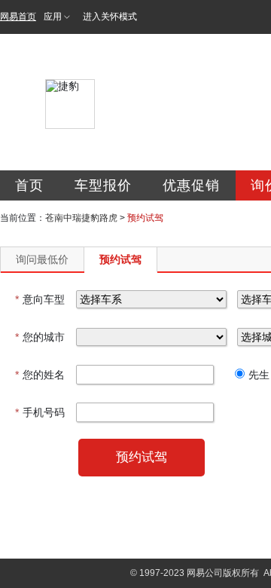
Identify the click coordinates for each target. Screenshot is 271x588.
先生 (258, 375)
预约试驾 (120, 259)
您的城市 (40, 337)
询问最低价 (42, 259)
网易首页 (18, 16)
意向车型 (40, 299)
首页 (29, 185)
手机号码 (40, 412)
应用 (53, 16)
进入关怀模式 (110, 16)
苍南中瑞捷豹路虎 (81, 218)
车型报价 (103, 185)
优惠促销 (191, 185)
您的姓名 (40, 375)
